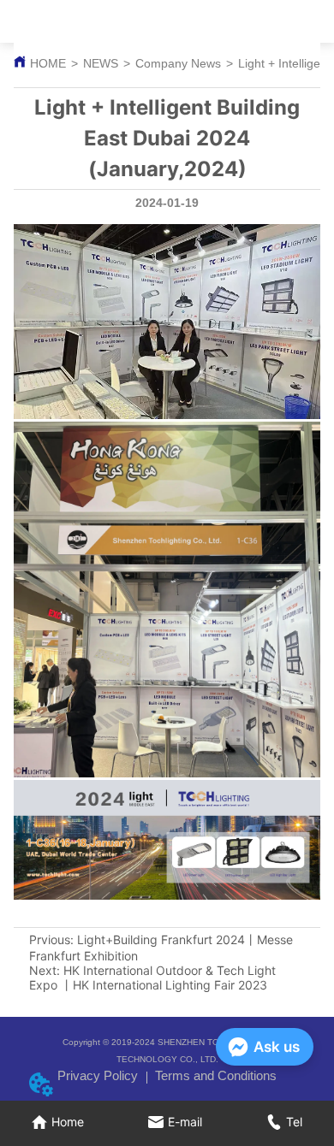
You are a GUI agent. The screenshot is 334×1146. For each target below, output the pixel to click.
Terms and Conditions (216, 1075)
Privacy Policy (97, 1075)
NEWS (100, 63)
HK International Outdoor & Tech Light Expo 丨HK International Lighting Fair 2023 (152, 977)
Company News (178, 63)
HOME (48, 63)
